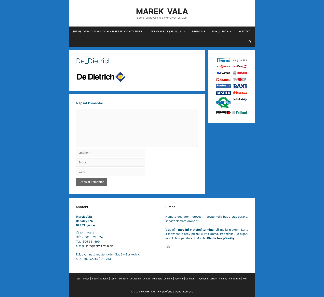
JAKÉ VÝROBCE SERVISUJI (165, 31)
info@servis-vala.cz (99, 246)
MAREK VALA (162, 11)
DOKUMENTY (220, 31)
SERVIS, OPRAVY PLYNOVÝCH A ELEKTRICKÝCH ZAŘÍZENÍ (107, 31)
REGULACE (198, 31)
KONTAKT (245, 31)
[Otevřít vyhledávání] (250, 42)
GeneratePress (184, 291)
